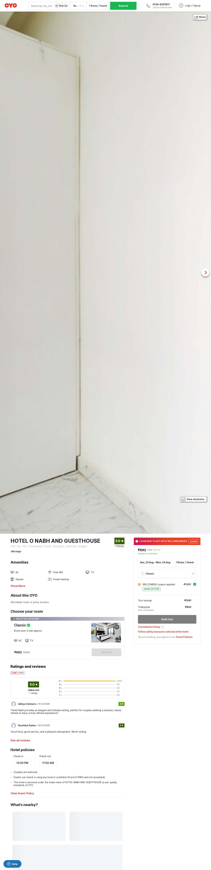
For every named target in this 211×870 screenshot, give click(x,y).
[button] (167, 628)
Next (205, 272)
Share (202, 17)
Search (123, 5)
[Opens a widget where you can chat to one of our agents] (12, 864)
